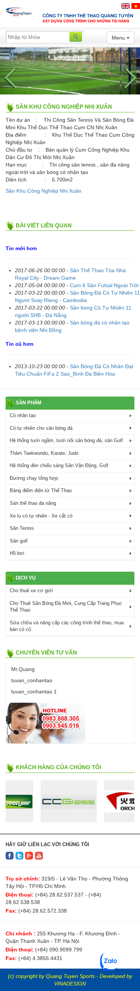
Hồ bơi (17, 553)
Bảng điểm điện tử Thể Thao (41, 490)
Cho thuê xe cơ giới (31, 590)
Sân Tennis (22, 528)
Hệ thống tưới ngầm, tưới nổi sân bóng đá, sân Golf (66, 440)
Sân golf (19, 541)
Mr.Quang (22, 669)
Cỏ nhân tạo (23, 415)
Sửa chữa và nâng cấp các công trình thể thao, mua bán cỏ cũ (67, 626)
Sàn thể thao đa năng (33, 503)
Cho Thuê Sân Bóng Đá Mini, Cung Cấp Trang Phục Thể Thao (66, 606)
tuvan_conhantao (31, 680)
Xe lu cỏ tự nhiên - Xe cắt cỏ (41, 516)
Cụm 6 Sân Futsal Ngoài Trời (104, 285)
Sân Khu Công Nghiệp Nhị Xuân (43, 191)
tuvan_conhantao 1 (33, 692)
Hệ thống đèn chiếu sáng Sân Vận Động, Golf (59, 465)
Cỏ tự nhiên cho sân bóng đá (41, 428)
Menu (119, 38)
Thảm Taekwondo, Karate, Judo (44, 453)
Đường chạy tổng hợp (34, 478)
